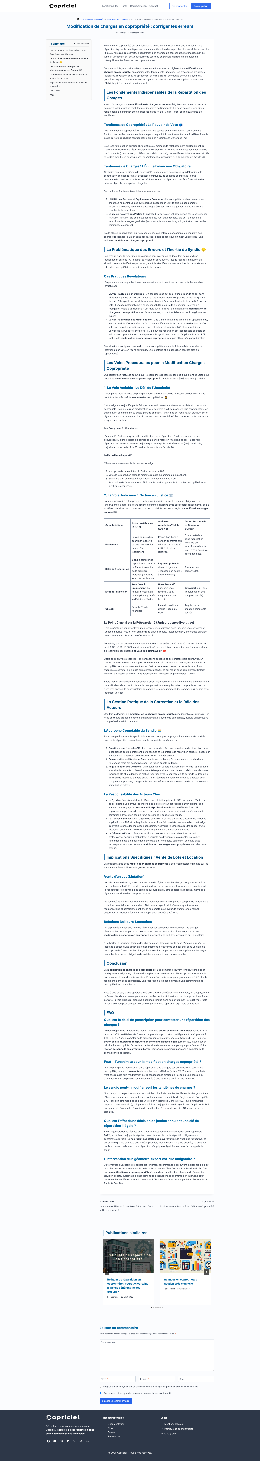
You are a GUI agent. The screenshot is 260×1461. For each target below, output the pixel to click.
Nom (104, 1379)
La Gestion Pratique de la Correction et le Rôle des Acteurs (68, 76)
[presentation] (128, 1256)
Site (181, 1379)
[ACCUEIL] (78, 19)
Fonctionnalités (110, 6)
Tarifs (124, 6)
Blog (110, 1428)
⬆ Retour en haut (81, 43)
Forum (111, 1432)
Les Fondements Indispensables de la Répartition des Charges (68, 52)
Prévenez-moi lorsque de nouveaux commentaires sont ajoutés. (138, 1393)
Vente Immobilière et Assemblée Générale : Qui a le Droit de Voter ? (126, 1206)
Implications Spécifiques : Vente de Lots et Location (68, 84)
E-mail (144, 1379)
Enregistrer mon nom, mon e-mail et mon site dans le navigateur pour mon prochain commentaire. (151, 1386)
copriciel (123, 33)
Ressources (114, 1436)
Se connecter (179, 6)
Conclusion (55, 90)
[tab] (151, 1307)
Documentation (138, 6)
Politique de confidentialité (178, 1429)
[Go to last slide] (107, 1272)
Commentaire (109, 1342)
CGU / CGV (170, 1433)
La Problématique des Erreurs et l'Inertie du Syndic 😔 (69, 60)
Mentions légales (173, 1424)
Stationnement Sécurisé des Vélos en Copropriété (187, 1204)
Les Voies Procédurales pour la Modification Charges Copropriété (66, 68)
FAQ (52, 95)
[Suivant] (206, 1272)
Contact (153, 6)
